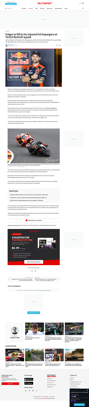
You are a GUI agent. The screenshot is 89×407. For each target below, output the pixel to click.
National (42, 8)
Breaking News (58, 8)
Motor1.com (49, 378)
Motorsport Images (21, 166)
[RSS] (36, 390)
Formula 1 (24, 8)
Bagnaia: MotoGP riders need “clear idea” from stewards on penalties (29, 194)
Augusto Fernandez (13, 225)
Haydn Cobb (11, 44)
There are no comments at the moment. (34, 290)
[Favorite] (56, 45)
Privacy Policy (52, 396)
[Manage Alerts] (35, 271)
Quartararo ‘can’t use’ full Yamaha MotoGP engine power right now (28, 197)
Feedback (72, 377)
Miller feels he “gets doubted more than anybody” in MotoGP (26, 200)
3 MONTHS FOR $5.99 (11, 3)
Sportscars (49, 8)
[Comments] (60, 45)
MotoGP (31, 8)
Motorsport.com (50, 382)
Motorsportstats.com (51, 384)
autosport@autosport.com (75, 381)
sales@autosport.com (74, 388)
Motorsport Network (42, 398)
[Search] (83, 8)
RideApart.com (50, 386)
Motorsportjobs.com (51, 380)
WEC (36, 8)
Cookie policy (45, 396)
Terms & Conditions (37, 396)
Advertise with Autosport (75, 383)
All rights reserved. (51, 398)
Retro (66, 8)
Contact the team (73, 386)
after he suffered (51, 108)
